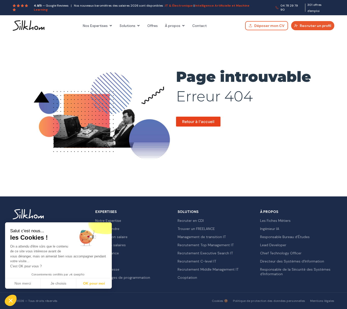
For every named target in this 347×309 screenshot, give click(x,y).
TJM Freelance (107, 253)
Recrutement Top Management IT (206, 245)
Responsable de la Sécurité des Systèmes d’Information (295, 271)
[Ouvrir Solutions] (138, 25)
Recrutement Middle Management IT (208, 269)
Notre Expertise (108, 220)
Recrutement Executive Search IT (205, 253)
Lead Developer (273, 245)
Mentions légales (322, 301)
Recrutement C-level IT (197, 261)
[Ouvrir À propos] (183, 25)
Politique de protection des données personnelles (269, 301)
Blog (98, 261)
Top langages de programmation (122, 277)
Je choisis (58, 283)
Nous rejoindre (107, 228)
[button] (11, 300)
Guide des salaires (110, 245)
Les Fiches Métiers (275, 220)
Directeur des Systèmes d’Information (292, 261)
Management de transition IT (202, 237)
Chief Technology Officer (281, 253)
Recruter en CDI (191, 220)
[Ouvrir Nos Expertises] (111, 25)
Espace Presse (107, 269)
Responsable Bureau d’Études (285, 237)
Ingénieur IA (269, 228)
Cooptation (187, 277)
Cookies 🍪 (220, 301)
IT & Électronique (179, 6)
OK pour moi (94, 283)
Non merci (22, 283)
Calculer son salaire (111, 237)
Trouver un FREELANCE (196, 228)
